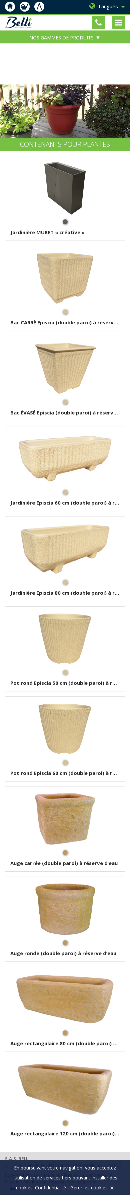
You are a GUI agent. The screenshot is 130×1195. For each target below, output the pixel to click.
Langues (108, 6)
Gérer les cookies (89, 1187)
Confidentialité (50, 1187)
